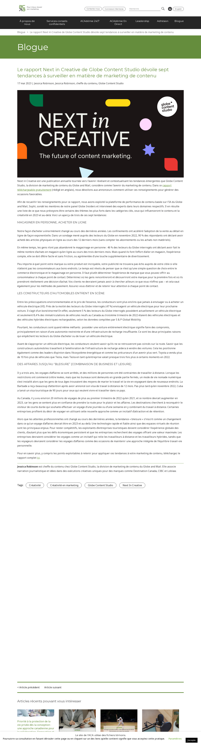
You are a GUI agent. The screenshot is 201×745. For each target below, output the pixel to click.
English (178, 9)
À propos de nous (27, 23)
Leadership (142, 21)
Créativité (35, 485)
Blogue (179, 21)
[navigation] (100, 22)
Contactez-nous (93, 9)
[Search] (162, 9)
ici (38, 457)
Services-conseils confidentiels (57, 23)
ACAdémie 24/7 (89, 21)
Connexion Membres (114, 9)
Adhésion (162, 21)
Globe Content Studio (100, 485)
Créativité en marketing (64, 485)
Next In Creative (132, 485)
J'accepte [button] (191, 740)
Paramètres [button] (175, 738)
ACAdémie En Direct (118, 23)
